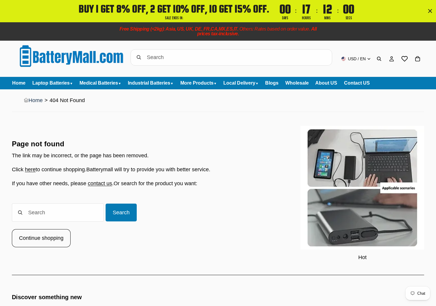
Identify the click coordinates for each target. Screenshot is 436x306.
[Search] (379, 58)
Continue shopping (41, 238)
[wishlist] (404, 58)
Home (35, 100)
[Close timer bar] (430, 11)
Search (121, 212)
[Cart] (417, 58)
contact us (100, 183)
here (30, 169)
